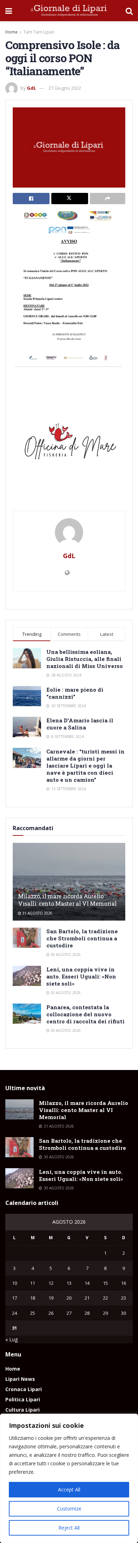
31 (14, 1328)
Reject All (69, 1527)
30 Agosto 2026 (65, 954)
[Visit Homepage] (69, 11)
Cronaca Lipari (23, 1389)
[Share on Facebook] (31, 198)
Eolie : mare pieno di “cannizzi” (74, 693)
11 (32, 1283)
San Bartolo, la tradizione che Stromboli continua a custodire (82, 938)
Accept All (69, 1489)
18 (32, 1298)
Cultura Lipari (22, 1409)
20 (69, 1298)
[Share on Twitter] (69, 198)
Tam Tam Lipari (38, 32)
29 (105, 1313)
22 (105, 1298)
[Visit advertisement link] (69, 444)
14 (87, 1283)
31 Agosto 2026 (36, 913)
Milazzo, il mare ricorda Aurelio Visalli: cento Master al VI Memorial (67, 899)
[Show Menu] (8, 10)
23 (123, 1298)
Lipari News (20, 1379)
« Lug (11, 1339)
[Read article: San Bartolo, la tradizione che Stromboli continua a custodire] (27, 938)
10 (14, 1283)
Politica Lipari (22, 1399)
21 (87, 1298)
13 (69, 1283)
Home (11, 32)
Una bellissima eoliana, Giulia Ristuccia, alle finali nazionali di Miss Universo (84, 658)
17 (14, 1298)
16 (123, 1283)
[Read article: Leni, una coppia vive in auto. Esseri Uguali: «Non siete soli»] (27, 976)
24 (14, 1313)
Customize (69, 1508)
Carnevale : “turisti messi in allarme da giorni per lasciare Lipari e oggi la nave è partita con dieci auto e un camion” (85, 765)
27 (69, 1313)
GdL (31, 88)
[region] (69, 1478)
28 (87, 1313)
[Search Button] (129, 10)
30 (123, 1313)
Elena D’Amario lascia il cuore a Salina (79, 724)
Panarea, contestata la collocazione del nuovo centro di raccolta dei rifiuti (85, 1014)
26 (50, 1313)
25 (32, 1313)
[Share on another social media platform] (107, 198)
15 (105, 1283)
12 (50, 1283)
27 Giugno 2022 (64, 88)
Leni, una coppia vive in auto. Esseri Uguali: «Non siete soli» (81, 976)
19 (50, 1298)
